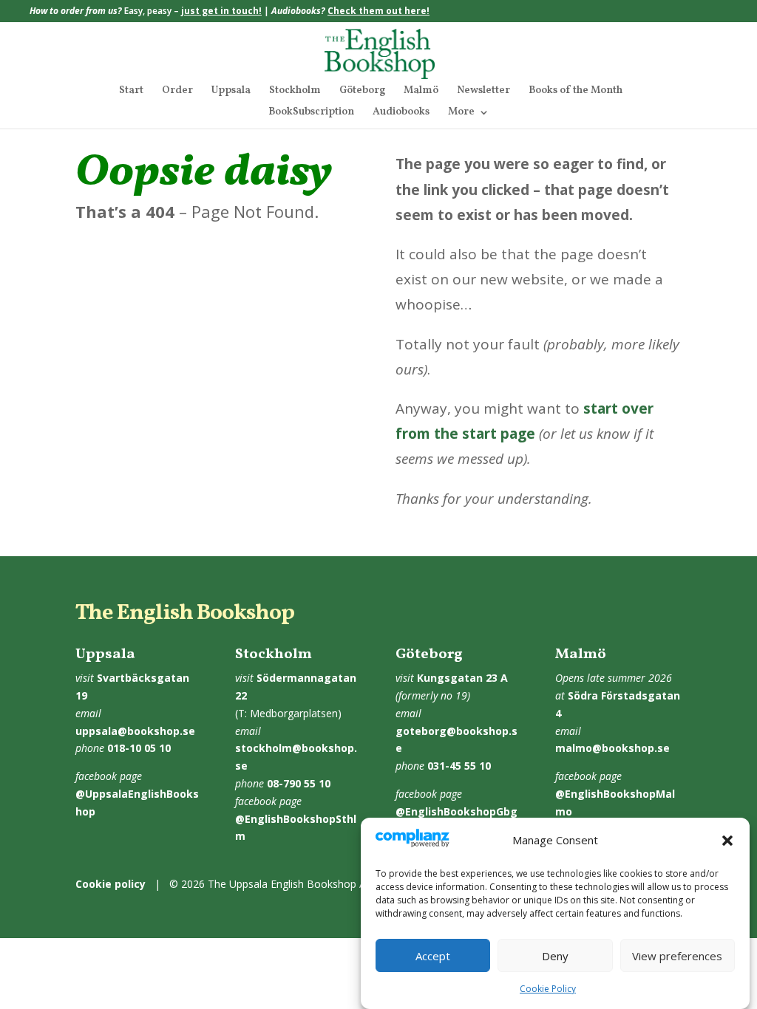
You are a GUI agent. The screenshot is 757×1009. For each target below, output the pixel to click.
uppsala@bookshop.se (135, 731)
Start (131, 92)
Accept (432, 955)
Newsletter (483, 92)
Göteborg (362, 92)
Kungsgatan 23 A (462, 678)
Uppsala (231, 92)
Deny (555, 955)
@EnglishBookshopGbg (456, 811)
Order (177, 92)
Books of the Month (575, 92)
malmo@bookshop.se (612, 748)
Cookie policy (110, 884)
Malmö (421, 92)
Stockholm (295, 92)
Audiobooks (401, 113)
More (461, 113)
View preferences (677, 955)
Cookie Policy (548, 988)
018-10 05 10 (139, 748)
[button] (727, 840)
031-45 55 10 (459, 766)
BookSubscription (311, 113)
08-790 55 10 (298, 783)
